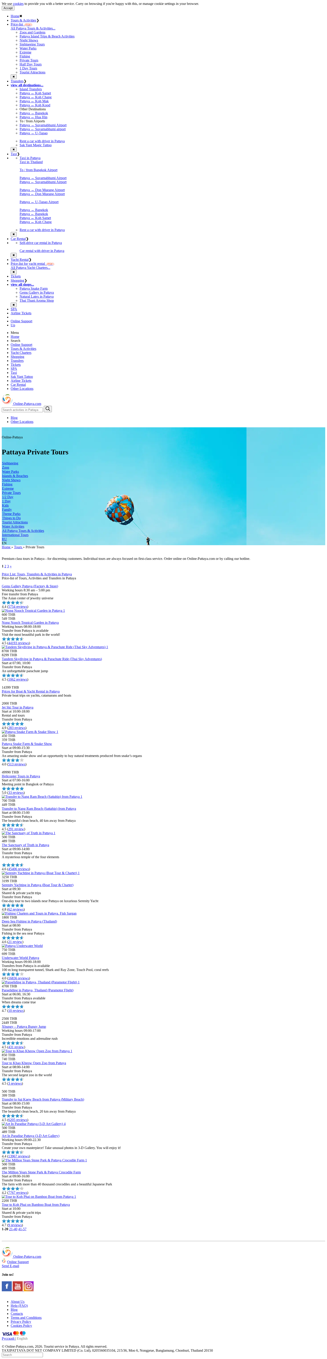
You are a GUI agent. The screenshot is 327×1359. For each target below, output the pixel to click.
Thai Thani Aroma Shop (37, 300)
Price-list (21, 24)
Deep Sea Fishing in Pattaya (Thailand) (29, 921)
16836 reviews (18, 978)
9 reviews (15, 1225)
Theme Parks (11, 514)
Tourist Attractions (32, 72)
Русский (8, 1338)
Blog (14, 418)
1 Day (6, 501)
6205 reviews (17, 1120)
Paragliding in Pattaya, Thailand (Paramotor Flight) (37, 990)
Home (15, 16)
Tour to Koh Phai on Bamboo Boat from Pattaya (36, 1204)
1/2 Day (7, 497)
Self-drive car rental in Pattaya (41, 243)
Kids (5, 505)
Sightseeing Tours (32, 44)
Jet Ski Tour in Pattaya (17, 707)
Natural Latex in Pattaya (37, 296)
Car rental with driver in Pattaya (42, 251)
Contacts (17, 1313)
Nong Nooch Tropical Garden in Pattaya (30, 622)
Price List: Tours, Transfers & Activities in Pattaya (37, 574)
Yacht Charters (21, 353)
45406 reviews (18, 869)
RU (4, 539)
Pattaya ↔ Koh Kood (35, 105)
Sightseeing (10, 463)
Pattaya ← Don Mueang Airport (42, 194)
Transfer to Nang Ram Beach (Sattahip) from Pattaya (39, 808)
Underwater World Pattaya (20, 958)
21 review (15, 942)
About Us (17, 1302)
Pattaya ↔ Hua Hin (33, 117)
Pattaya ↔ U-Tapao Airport (39, 202)
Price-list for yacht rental (32, 263)
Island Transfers (31, 89)
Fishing (25, 56)
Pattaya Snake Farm (34, 288)
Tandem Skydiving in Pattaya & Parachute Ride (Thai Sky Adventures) (52, 659)
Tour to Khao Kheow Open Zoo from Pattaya (34, 1063)
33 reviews (16, 792)
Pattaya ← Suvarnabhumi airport (43, 129)
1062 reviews (17, 679)
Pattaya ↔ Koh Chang (36, 97)
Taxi (14, 154)
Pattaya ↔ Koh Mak (34, 101)
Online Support (21, 321)
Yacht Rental (20, 259)
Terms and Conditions (26, 1317)
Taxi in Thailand (31, 162)
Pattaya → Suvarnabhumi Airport (43, 125)
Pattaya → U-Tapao (34, 133)
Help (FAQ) (19, 1305)
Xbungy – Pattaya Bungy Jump (24, 1026)
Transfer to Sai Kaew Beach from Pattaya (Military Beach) (43, 1099)
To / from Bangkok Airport (38, 170)
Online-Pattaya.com (26, 404)
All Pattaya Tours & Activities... (33, 28)
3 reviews (15, 1083)
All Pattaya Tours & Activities (23, 531)
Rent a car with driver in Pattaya (42, 141)
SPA (14, 309)
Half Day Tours (31, 64)
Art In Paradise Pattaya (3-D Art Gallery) (30, 1136)
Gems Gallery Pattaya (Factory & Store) (30, 586)
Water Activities (13, 526)
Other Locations (22, 388)
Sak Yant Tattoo (22, 376)
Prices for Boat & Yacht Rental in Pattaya (31, 691)
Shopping (17, 280)
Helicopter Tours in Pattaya (21, 776)
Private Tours (29, 60)
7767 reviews (17, 1193)
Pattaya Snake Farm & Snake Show (27, 744)
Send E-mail (10, 1266)
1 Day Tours (28, 68)
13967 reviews (18, 1156)
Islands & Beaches (15, 476)
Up (13, 325)
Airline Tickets (21, 313)
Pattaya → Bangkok (34, 113)
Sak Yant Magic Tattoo (36, 145)
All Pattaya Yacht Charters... (30, 267)
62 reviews (16, 909)
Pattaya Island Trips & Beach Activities (47, 36)
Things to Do (11, 518)
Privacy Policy (21, 1321)
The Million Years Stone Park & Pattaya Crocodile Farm (41, 1172)
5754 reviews (17, 606)
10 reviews (16, 1010)
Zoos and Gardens (32, 32)
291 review (16, 829)
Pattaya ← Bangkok (34, 214)
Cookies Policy (21, 1325)
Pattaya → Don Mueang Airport (42, 190)
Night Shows (29, 40)
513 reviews (16, 764)
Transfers (17, 81)
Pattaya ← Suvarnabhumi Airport (43, 182)
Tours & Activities (23, 20)
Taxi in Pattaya (30, 158)
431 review (16, 1047)
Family (7, 509)
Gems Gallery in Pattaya (37, 292)
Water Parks (28, 48)
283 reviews (16, 728)
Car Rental (18, 239)
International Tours (15, 535)
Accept (8, 8)
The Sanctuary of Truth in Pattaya (25, 845)
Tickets (16, 276)
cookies (18, 4)
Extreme (25, 52)
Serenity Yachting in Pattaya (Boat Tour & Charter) (37, 885)
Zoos (5, 467)
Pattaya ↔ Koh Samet (35, 93)
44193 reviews (18, 643)
